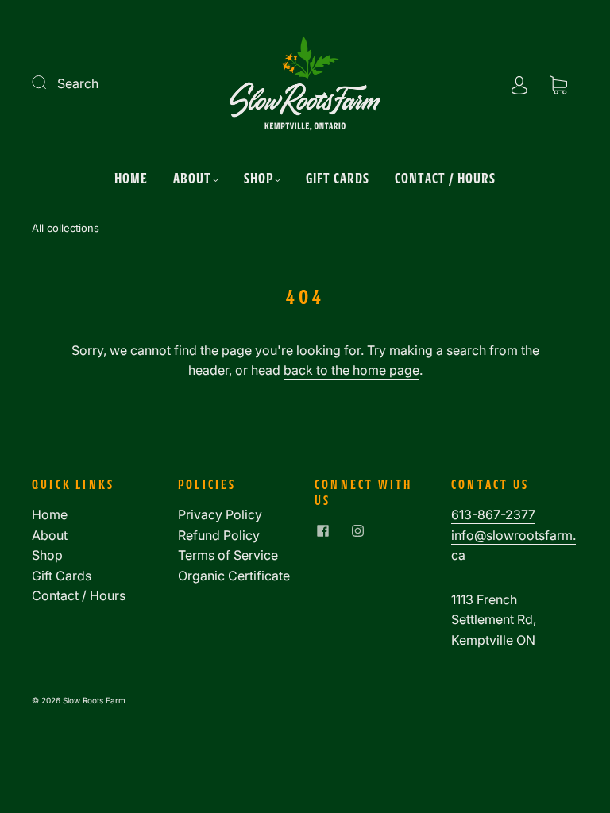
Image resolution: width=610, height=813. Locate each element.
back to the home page (351, 370)
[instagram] (357, 530)
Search (77, 83)
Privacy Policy (220, 514)
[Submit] (49, 81)
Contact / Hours (445, 178)
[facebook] (322, 530)
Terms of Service (228, 555)
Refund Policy (219, 535)
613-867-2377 (493, 514)
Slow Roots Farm (94, 700)
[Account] (519, 83)
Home (131, 178)
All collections (65, 228)
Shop (258, 178)
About (192, 178)
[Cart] (558, 83)
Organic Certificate (234, 576)
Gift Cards (337, 178)
